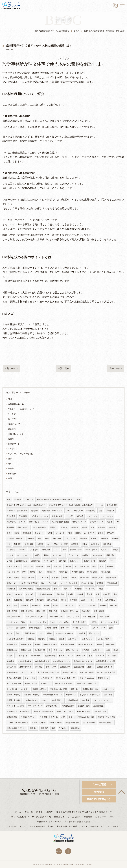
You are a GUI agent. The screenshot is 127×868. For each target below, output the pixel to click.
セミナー (57, 566)
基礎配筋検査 (98, 706)
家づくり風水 (51, 667)
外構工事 (40, 544)
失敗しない (58, 650)
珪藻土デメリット (57, 616)
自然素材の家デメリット (83, 661)
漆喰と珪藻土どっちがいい (36, 616)
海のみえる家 (97, 555)
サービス (99, 505)
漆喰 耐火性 (12, 611)
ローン (41, 633)
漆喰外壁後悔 (12, 717)
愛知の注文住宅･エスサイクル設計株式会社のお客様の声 (70, 505)
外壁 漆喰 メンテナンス (49, 717)
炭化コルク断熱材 (67, 644)
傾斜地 (84, 527)
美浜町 (65, 577)
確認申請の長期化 (43, 589)
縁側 (101, 589)
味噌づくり (51, 572)
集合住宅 (111, 527)
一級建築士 (11, 589)
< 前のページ (11, 368)
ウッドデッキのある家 (68, 583)
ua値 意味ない (57, 700)
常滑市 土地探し (13, 695)
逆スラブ (94, 538)
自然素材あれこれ (16, 404)
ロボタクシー (97, 650)
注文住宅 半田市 (79, 622)
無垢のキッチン (76, 550)
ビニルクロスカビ (68, 605)
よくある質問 (112, 505)
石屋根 (49, 533)
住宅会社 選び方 (69, 672)
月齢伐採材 (56, 538)
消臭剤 (70, 594)
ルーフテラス (89, 533)
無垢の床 (80, 516)
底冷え (63, 600)
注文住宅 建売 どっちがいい (48, 672)
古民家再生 (33, 550)
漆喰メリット (73, 639)
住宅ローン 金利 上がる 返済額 (18, 711)
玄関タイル (105, 550)
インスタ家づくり (46, 678)
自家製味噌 (27, 533)
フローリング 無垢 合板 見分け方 (81, 717)
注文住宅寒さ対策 (24, 661)
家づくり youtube (87, 678)
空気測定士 (110, 511)
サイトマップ (112, 826)
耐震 (8, 605)
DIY (117, 522)
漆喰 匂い (65, 628)
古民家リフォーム (96, 522)
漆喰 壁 (113, 605)
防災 (24, 572)
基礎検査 (115, 538)
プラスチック (73, 555)
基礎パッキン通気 (50, 644)
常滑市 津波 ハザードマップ (87, 683)
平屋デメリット (90, 561)
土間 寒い (33, 728)
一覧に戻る (63, 368)
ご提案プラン (14, 443)
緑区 (94, 566)
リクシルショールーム (15, 538)
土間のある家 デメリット (16, 728)
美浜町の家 (105, 572)
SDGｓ (112, 561)
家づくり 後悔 (30, 678)
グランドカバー (49, 561)
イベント (12, 448)
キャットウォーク (24, 555)
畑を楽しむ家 (97, 577)
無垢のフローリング (86, 644)
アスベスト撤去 (13, 577)
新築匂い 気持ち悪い (91, 689)
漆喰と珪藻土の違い (14, 616)
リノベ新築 (112, 656)
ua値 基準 (85, 700)
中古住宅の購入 (28, 577)
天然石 (115, 550)
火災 (97, 594)
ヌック (9, 656)
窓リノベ (67, 589)
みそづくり (39, 533)
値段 (92, 527)
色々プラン (13, 419)
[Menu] (122, 5)
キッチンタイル (91, 550)
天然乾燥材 (23, 516)
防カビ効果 (81, 656)
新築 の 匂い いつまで (65, 711)
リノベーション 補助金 (59, 622)
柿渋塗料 (93, 622)
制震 (101, 566)
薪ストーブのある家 (49, 583)
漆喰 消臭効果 (35, 628)
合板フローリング (13, 566)
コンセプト (28, 499)
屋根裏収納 (46, 550)
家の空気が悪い (52, 706)
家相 (90, 656)
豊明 (40, 538)
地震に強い (110, 555)
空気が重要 (11, 516)
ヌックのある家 (22, 656)
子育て (98, 600)
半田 (8, 544)
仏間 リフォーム (98, 628)
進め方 (9, 633)
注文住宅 (12, 414)
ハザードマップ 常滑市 (64, 683)
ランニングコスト (104, 639)
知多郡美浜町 (111, 577)
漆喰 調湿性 (99, 611)
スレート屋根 (43, 577)
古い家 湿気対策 (89, 722)
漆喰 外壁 (40, 611)
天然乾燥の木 (112, 583)
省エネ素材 (86, 611)
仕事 (10, 458)
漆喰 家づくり (103, 678)
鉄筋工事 (104, 538)
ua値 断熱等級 (72, 700)
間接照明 (78, 589)
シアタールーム (58, 555)
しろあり (55, 577)
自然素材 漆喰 (51, 628)
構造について (14, 424)
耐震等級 (100, 583)
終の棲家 (73, 600)
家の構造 (38, 667)
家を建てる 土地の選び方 (90, 695)
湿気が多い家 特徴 (72, 722)
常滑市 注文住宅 (39, 722)
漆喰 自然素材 (89, 616)
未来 (108, 650)
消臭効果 (80, 594)
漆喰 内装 (53, 611)
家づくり (57, 589)
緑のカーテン (36, 656)
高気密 (55, 605)
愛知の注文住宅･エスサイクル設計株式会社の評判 (26, 505)
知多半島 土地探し (31, 695)
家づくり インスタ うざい (66, 678)
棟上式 (84, 544)
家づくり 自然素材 (14, 683)
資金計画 (12, 429)
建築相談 (102, 561)
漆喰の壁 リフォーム (69, 611)
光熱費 (46, 605)
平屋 (10, 478)
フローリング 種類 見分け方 (17, 722)
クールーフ (60, 533)
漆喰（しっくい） (16, 434)
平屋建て (53, 527)
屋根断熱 (10, 527)
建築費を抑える (22, 561)
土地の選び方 (71, 695)
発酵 (48, 566)
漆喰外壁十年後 (100, 711)
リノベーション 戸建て (16, 622)
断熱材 (49, 633)
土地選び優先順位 (13, 700)
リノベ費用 (81, 633)
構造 (64, 550)
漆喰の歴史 (110, 644)
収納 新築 (108, 695)
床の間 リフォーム (80, 628)
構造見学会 (107, 544)
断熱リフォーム (72, 650)
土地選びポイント (31, 700)
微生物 (61, 639)
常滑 (100, 511)
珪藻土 (109, 522)
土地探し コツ (46, 683)
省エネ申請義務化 (26, 589)
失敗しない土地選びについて (21, 409)
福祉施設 (12, 473)
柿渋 (70, 533)
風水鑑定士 (18, 600)
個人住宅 (101, 527)
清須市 (16, 533)
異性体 (89, 594)
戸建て (18, 633)
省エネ (11, 438)
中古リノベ (100, 656)
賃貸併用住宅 (29, 633)
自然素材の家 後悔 (42, 661)
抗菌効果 (39, 566)
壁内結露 (85, 650)
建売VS (90, 667)
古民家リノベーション (39, 516)
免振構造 (110, 566)
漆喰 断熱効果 (27, 611)
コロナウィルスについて (16, 550)
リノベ (41, 572)
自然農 (74, 577)
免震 (15, 605)
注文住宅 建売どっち (104, 667)
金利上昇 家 (11, 667)
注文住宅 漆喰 (73, 616)
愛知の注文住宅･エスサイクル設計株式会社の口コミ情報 (58, 499)
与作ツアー (28, 566)
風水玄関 (40, 600)
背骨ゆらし (63, 728)
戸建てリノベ (94, 633)
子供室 (9, 561)
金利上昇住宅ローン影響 (105, 661)
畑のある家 (84, 577)
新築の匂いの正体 (84, 711)
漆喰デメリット (88, 639)
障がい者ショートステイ (38, 522)
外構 (47, 538)
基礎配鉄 (31, 538)
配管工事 (74, 544)
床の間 (100, 533)
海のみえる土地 (87, 583)
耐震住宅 (41, 639)
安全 (8, 533)
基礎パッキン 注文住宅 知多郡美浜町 (22, 583)
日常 (10, 463)
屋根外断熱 (95, 544)
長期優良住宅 (12, 644)
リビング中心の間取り (15, 639)
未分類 (11, 468)
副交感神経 (75, 728)
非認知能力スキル (45, 594)
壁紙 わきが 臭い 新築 (58, 689)
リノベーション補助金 (64, 633)
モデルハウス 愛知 (14, 678)
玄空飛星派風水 (78, 572)
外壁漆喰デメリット (28, 717)
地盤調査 (85, 555)
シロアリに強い (71, 538)
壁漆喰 (99, 644)
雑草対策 (62, 561)
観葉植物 (29, 600)
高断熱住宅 (36, 605)
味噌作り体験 (57, 516)
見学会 (46, 555)
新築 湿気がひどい (106, 722)
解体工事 (110, 533)
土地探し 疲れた (31, 683)
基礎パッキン (26, 644)
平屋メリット (75, 561)
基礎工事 (83, 538)
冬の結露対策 (40, 650)
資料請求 (34, 511)
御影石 (37, 644)
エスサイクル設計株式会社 (17, 511)
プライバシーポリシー (74, 511)
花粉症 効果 (104, 616)
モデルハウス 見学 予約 (106, 672)
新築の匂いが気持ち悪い (43, 711)
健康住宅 (24, 605)
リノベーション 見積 (108, 622)
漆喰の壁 (106, 594)
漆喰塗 (37, 555)
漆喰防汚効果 (26, 650)
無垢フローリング (79, 522)
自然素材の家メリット (61, 661)
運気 (8, 600)
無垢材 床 (10, 661)
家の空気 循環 (84, 706)
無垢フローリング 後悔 (106, 717)
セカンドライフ (86, 600)
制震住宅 (31, 639)
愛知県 (78, 533)
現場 (10, 399)
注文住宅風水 (65, 667)
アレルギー (30, 594)
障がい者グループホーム (16, 522)
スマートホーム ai (35, 706)
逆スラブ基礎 (52, 600)
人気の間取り (110, 600)
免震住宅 (52, 639)
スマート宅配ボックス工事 (57, 544)
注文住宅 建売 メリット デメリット (20, 672)
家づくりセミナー (82, 566)
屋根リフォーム (23, 527)
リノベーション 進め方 (16, 628)
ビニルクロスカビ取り (87, 605)
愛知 (8, 499)
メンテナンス (92, 516)
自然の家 (64, 527)
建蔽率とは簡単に (39, 689)
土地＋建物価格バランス (52, 695)
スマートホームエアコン (102, 700)
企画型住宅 (90, 511)
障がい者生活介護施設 (60, 522)
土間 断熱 (44, 728)
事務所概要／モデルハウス (52, 511)
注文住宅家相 (79, 667)
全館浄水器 (35, 561)
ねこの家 (10, 555)
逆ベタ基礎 (28, 544)
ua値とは (45, 700)
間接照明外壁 (50, 656)
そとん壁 (69, 516)
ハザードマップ (13, 572)
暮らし (116, 650)
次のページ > (115, 368)
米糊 (63, 717)
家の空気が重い (68, 706)
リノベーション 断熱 (37, 622)
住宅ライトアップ (66, 656)
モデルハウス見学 (87, 672)
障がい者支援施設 (40, 527)
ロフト (56, 550)
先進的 (32, 572)
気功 (53, 728)
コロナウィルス (107, 516)
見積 (111, 628)
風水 (115, 594)
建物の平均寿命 (25, 667)
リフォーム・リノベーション (21, 453)
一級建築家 (59, 594)
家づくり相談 (92, 572)
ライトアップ (90, 589)
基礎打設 (17, 544)
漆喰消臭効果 (12, 650)
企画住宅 (74, 527)
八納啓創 (68, 566)
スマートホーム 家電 (15, 706)
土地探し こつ (108, 689)
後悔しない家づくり (14, 594)
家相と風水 (63, 572)
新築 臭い (74, 689)
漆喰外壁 (103, 605)
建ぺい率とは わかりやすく (18, 689)
